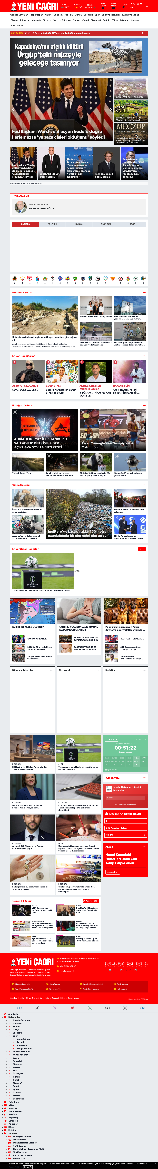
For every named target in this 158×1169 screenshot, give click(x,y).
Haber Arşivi (122, 989)
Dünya (78, 15)
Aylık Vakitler (111, 770)
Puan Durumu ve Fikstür (24, 989)
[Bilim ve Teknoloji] (51, 670)
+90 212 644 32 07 (68, 966)
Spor (97, 15)
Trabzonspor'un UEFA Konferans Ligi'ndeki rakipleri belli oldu (40, 590)
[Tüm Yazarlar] (144, 196)
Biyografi (96, 20)
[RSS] (146, 964)
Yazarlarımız (21, 196)
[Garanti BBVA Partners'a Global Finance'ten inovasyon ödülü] (32, 787)
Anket (48, 15)
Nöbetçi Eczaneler (22, 984)
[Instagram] (119, 964)
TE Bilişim (144, 999)
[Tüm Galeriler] (144, 406)
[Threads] (137, 964)
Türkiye (47, 20)
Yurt (55, 20)
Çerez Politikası (16, 1167)
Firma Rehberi (15, 1111)
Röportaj (25, 20)
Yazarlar (12, 1108)
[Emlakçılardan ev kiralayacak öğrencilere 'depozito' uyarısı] (32, 868)
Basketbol (22, 1045)
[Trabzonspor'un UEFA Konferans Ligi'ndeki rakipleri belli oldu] (43, 571)
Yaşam (14, 20)
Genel (85, 20)
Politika (69, 15)
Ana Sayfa (13, 1014)
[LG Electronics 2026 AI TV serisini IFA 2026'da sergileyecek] (32, 748)
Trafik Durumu (122, 984)
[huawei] (138, 970)
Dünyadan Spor (24, 1048)
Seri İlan (12, 1115)
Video (11, 1105)
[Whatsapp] (141, 964)
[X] (110, 964)
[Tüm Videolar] (144, 485)
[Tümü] (144, 356)
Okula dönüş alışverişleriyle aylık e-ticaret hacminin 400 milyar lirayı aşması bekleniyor (78, 889)
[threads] (125, 1008)
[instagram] (55, 1008)
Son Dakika (17, 26)
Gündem (58, 15)
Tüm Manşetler (55, 989)
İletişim (12, 1130)
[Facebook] (106, 964)
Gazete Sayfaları (19, 15)
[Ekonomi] (98, 670)
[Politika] (144, 670)
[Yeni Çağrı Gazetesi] (35, 6)
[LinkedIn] (123, 964)
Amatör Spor (23, 1039)
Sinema (135, 20)
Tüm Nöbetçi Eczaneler (127, 805)
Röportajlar (36, 15)
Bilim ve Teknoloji (111, 15)
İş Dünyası (65, 20)
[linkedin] (142, 1008)
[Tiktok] (132, 964)
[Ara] (147, 6)
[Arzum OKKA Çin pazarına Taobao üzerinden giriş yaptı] (32, 828)
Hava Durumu (55, 984)
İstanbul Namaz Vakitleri (93, 984)
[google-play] (126, 970)
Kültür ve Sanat (130, 15)
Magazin (36, 20)
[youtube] (72, 1008)
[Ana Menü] (146, 20)
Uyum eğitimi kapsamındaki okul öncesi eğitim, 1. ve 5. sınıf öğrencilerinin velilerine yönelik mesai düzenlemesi (78, 848)
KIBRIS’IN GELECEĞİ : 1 (41, 208)
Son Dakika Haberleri (91, 989)
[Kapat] (156, 1163)
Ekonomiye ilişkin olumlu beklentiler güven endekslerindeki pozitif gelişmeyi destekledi (78, 807)
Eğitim (114, 20)
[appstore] (113, 970)
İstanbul (124, 20)
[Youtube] (128, 964)
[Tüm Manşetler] (144, 293)
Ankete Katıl (112, 872)
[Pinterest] (114, 964)
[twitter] (37, 1008)
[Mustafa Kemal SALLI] (20, 207)
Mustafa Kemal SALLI (38, 204)
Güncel (76, 20)
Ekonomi (88, 15)
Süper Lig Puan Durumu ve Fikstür (29, 1149)
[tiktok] (107, 1008)
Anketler (13, 1124)
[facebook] (19, 1008)
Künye (11, 1127)
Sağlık (106, 20)
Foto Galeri (14, 1102)
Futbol (20, 1042)
